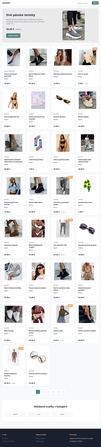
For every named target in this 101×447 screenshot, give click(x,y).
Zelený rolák (57, 331)
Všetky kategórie (40, 438)
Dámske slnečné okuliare (62, 74)
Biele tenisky (9, 331)
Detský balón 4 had (85, 202)
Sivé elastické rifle (60, 245)
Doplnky (80, 71)
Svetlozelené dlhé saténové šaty (84, 161)
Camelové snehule (11, 245)
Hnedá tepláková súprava (10, 375)
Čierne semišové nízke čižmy (61, 289)
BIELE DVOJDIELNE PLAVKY (35, 246)
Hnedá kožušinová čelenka (11, 203)
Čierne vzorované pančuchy (10, 75)
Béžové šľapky (83, 117)
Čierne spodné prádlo (61, 160)
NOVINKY (31, 71)
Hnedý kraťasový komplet (84, 289)
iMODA (6, 79)
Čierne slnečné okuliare (37, 288)
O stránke (5, 438)
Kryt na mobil (83, 74)
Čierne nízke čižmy (36, 202)
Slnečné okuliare (59, 117)
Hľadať (95, 3)
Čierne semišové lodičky (87, 331)
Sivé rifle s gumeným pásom (61, 203)
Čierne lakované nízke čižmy (37, 75)
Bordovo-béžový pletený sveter (37, 332)
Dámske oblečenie (9, 71)
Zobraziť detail (13, 35)
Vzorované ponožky (36, 160)
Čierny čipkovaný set (11, 117)
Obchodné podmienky (8, 441)
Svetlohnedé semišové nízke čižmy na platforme (13, 161)
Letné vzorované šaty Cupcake (36, 118)
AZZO (38, 414)
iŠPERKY (55, 77)
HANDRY (6, 3)
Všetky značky (40, 441)
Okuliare (56, 71)
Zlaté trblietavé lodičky (12, 288)
